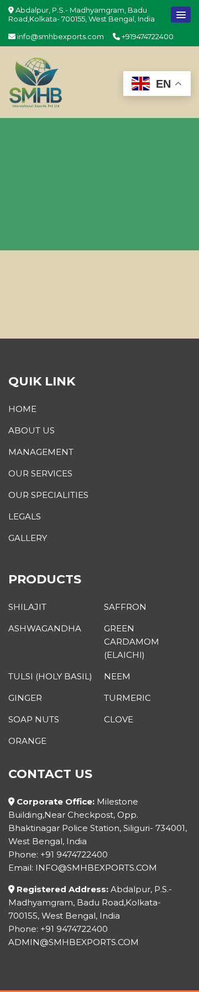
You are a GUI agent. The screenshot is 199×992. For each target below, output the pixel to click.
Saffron (125, 607)
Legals (24, 516)
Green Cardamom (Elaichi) (131, 641)
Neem (117, 676)
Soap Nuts (33, 719)
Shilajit (27, 607)
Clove (118, 719)
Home (22, 409)
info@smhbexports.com (59, 36)
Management (41, 452)
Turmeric (127, 698)
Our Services (40, 473)
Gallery (27, 538)
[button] (181, 15)
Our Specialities (48, 495)
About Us (31, 430)
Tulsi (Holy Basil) (50, 676)
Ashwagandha (44, 628)
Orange (27, 741)
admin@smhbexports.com (73, 942)
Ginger (25, 698)
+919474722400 (147, 36)
